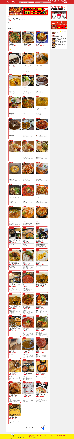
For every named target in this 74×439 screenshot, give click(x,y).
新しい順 (40, 28)
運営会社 (33, 435)
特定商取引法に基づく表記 (61, 435)
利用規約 (45, 435)
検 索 (65, 2)
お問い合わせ (30, 436)
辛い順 (44, 28)
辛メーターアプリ (39, 435)
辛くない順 (46, 28)
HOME (30, 435)
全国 (8, 16)
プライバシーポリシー (52, 435)
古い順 (42, 28)
